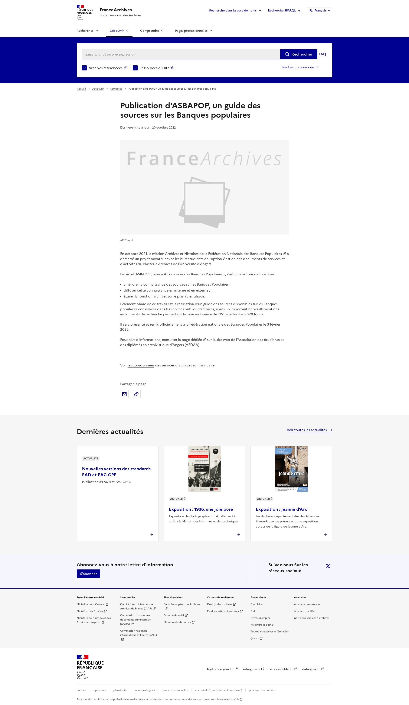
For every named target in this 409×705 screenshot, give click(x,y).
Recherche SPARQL (282, 10)
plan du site (120, 690)
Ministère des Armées (90, 611)
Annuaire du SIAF (304, 611)
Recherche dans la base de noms (232, 10)
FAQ (322, 54)
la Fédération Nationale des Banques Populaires (243, 253)
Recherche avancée (298, 67)
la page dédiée (190, 339)
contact (81, 690)
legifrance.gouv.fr (220, 669)
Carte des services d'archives (311, 618)
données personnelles (175, 690)
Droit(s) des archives (219, 604)
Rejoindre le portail (262, 625)
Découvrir (117, 31)
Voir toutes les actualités (307, 429)
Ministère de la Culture (90, 604)
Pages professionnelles (191, 31)
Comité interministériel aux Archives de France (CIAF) (136, 606)
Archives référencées (105, 67)
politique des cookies (262, 690)
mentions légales (144, 690)
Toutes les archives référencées (270, 631)
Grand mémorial (174, 615)
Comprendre (149, 31)
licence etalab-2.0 (228, 699)
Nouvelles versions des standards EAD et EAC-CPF (116, 472)
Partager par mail (124, 394)
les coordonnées (141, 365)
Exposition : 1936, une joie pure (201, 509)
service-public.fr (281, 669)
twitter (328, 566)
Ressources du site (154, 67)
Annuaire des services (307, 604)
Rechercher (85, 31)
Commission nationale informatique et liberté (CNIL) (138, 633)
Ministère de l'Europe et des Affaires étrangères (94, 620)
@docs (255, 638)
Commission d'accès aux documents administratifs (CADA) (135, 619)
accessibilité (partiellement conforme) (218, 690)
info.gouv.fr (251, 669)
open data (100, 690)
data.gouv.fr (311, 669)
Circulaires (257, 604)
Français (320, 10)
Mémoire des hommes (177, 622)
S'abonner (88, 573)
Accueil (81, 89)
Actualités (116, 89)
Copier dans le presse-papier (136, 394)
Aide (253, 611)
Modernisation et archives (223, 611)
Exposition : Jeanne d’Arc (281, 509)
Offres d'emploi (260, 618)
